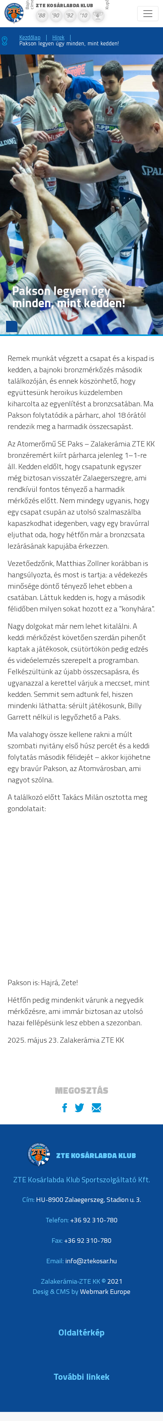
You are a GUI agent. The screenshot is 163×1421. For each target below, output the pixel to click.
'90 (55, 16)
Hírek (58, 38)
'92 (69, 16)
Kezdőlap (30, 38)
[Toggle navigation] (147, 13)
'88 (41, 16)
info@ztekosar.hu (91, 1261)
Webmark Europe (105, 1291)
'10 (83, 16)
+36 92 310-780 (94, 1220)
